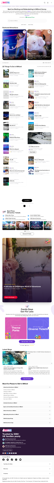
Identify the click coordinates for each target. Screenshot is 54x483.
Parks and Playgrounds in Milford (10, 397)
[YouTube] (20, 460)
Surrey (13, 6)
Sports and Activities (24, 6)
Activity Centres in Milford (9, 389)
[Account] (47, 2)
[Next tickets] (52, 225)
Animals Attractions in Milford (10, 402)
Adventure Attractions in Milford (10, 387)
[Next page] (29, 206)
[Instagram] (16, 460)
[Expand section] (50, 403)
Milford (17, 6)
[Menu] (51, 2)
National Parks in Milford (8, 395)
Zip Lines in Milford (7, 399)
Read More (27, 15)
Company (5, 473)
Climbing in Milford (7, 391)
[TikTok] (12, 460)
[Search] (44, 2)
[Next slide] (49, 328)
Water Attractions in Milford (9, 410)
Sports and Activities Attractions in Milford (13, 406)
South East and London (6, 6)
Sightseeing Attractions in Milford (11, 414)
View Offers (30, 24)
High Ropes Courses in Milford (9, 393)
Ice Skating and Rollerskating (34, 6)
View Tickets (23, 24)
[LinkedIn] (8, 460)
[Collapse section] (50, 387)
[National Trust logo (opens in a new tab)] (30, 17)
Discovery (5, 468)
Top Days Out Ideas (7, 464)
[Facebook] (3, 460)
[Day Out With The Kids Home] (5, 2)
